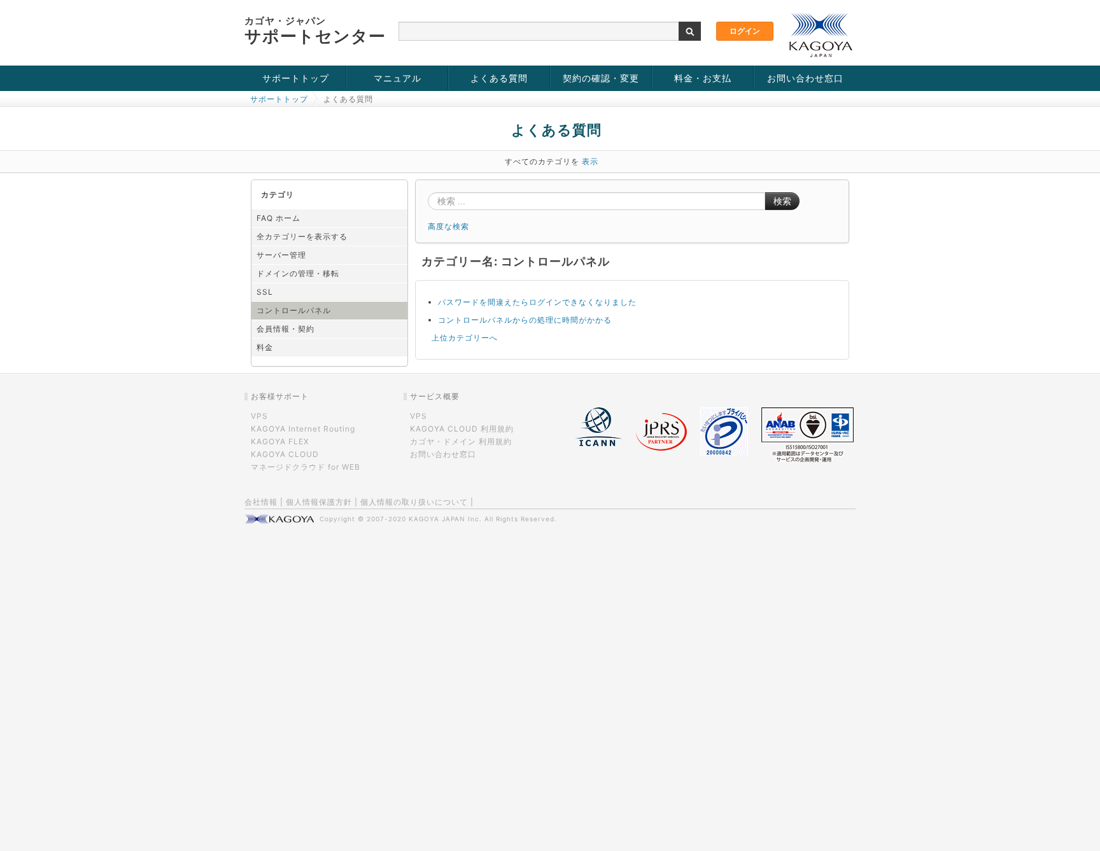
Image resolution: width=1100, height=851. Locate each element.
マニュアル (397, 78)
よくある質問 (499, 78)
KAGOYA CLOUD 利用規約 (462, 428)
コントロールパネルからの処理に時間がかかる (525, 320)
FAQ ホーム (278, 218)
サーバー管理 (281, 255)
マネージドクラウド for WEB (305, 467)
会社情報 (261, 502)
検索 (782, 201)
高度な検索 (448, 226)
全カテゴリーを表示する (302, 236)
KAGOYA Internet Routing (303, 428)
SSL (265, 292)
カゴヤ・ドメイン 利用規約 (461, 441)
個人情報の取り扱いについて (414, 502)
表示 (590, 161)
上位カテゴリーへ (465, 337)
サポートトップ (295, 78)
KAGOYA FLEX (280, 441)
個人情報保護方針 (319, 502)
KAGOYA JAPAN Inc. (445, 519)
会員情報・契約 (285, 329)
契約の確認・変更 (601, 78)
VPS (259, 416)
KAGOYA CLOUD (285, 454)
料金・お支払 (702, 78)
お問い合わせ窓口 (805, 78)
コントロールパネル (294, 310)
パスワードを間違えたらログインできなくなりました (537, 302)
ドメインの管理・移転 (298, 273)
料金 (265, 347)
